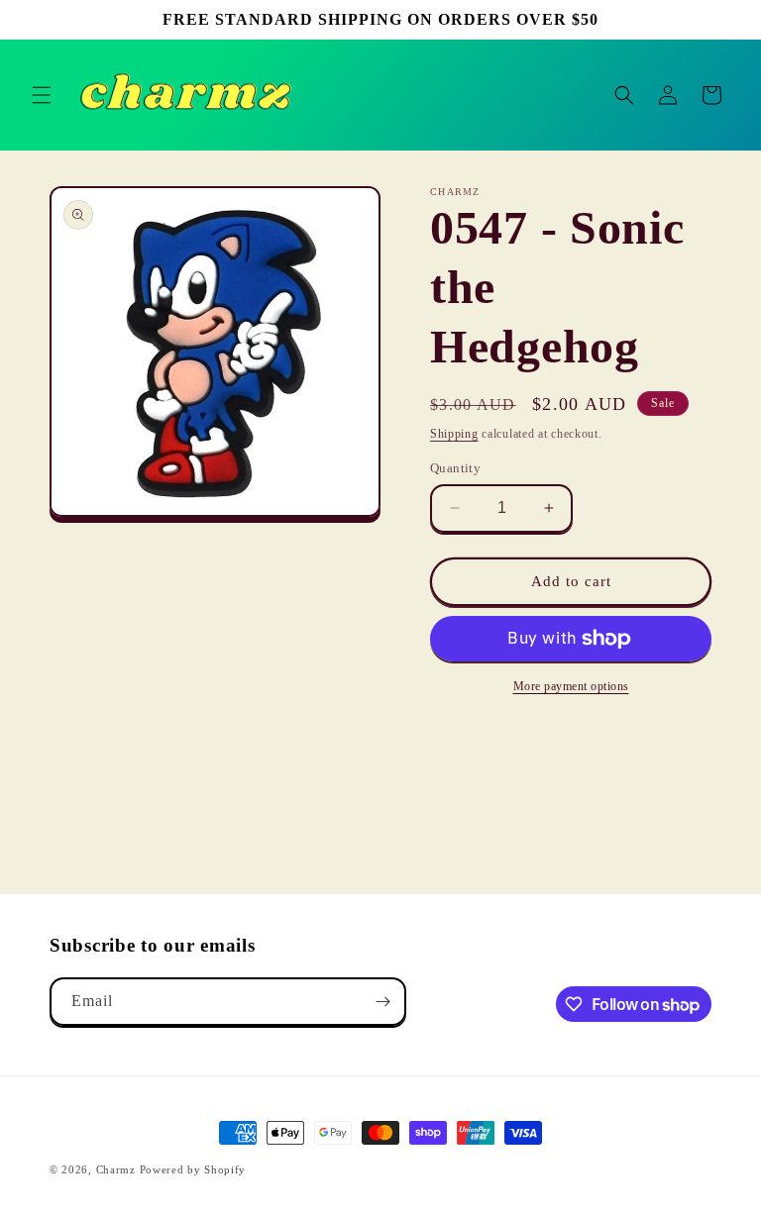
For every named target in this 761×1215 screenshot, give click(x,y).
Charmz (116, 1169)
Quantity (455, 467)
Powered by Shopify (193, 1169)
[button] (41, 95)
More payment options (571, 686)
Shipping (454, 434)
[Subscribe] (382, 1001)
